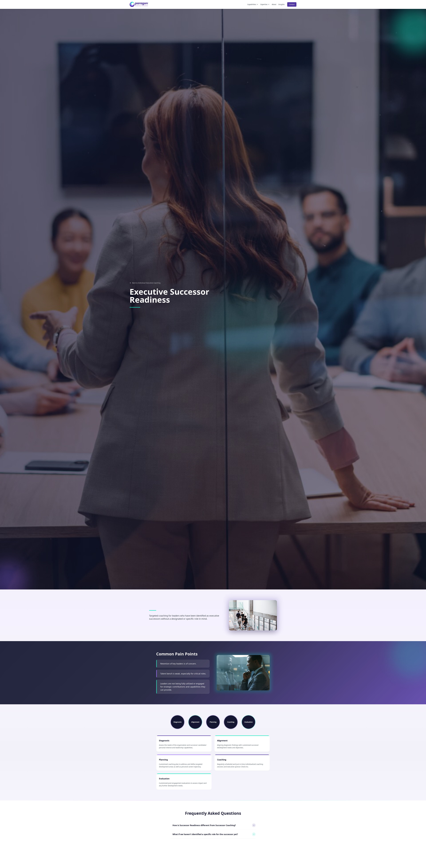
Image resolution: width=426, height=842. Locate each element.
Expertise (263, 4)
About (274, 4)
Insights (281, 4)
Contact (292, 4)
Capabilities (251, 4)
